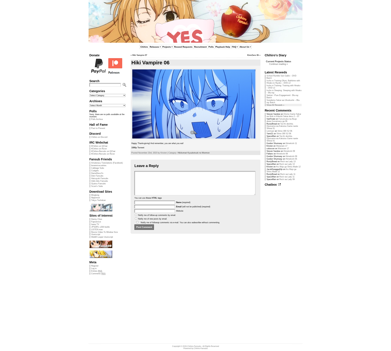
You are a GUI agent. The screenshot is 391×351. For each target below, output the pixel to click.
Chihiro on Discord (99, 137)
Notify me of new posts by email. (152, 219)
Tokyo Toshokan (98, 200)
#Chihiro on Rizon (99, 149)
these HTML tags (154, 198)
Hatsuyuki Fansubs (99, 178)
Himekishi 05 (291, 159)
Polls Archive (97, 119)
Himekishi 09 (289, 151)
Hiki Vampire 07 (139, 55)
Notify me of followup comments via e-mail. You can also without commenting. (180, 222)
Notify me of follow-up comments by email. (157, 215)
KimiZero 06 (253, 55)
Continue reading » (278, 64)
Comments (98, 273)
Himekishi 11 (291, 143)
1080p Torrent (137, 147)
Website (179, 211)
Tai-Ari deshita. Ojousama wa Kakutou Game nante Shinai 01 (282, 126)
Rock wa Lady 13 (288, 161)
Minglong (95, 195)
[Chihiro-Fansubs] (195, 21)
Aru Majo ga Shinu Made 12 (288, 167)
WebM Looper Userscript (102, 237)
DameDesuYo (97, 173)
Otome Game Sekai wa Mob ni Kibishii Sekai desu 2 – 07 (284, 115)
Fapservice (96, 222)
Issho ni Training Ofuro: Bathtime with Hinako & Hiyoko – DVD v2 (283, 81)
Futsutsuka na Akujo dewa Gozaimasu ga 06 (282, 120)
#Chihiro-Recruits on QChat (103, 151)
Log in (94, 268)
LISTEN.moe (97, 229)
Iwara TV (95, 224)
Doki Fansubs (97, 176)
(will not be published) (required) (193, 206)
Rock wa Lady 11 (287, 174)
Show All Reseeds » (275, 105)
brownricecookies (98, 165)
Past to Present (98, 128)
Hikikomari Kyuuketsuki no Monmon (194, 153)
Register (95, 266)
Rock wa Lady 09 (287, 179)
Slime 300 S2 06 (285, 131)
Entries (96, 271)
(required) (183, 202)
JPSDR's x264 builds (100, 227)
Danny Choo (96, 219)
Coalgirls (95, 170)
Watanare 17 (281, 146)
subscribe (196, 222)
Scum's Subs (97, 186)
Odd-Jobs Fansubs (99, 181)
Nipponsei (95, 197)
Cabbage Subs (97, 168)
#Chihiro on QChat (99, 146)
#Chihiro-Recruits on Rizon (103, 154)
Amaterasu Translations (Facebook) (107, 163)
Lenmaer (270, 131)
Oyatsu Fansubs (98, 183)
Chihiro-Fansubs (194, 346)
